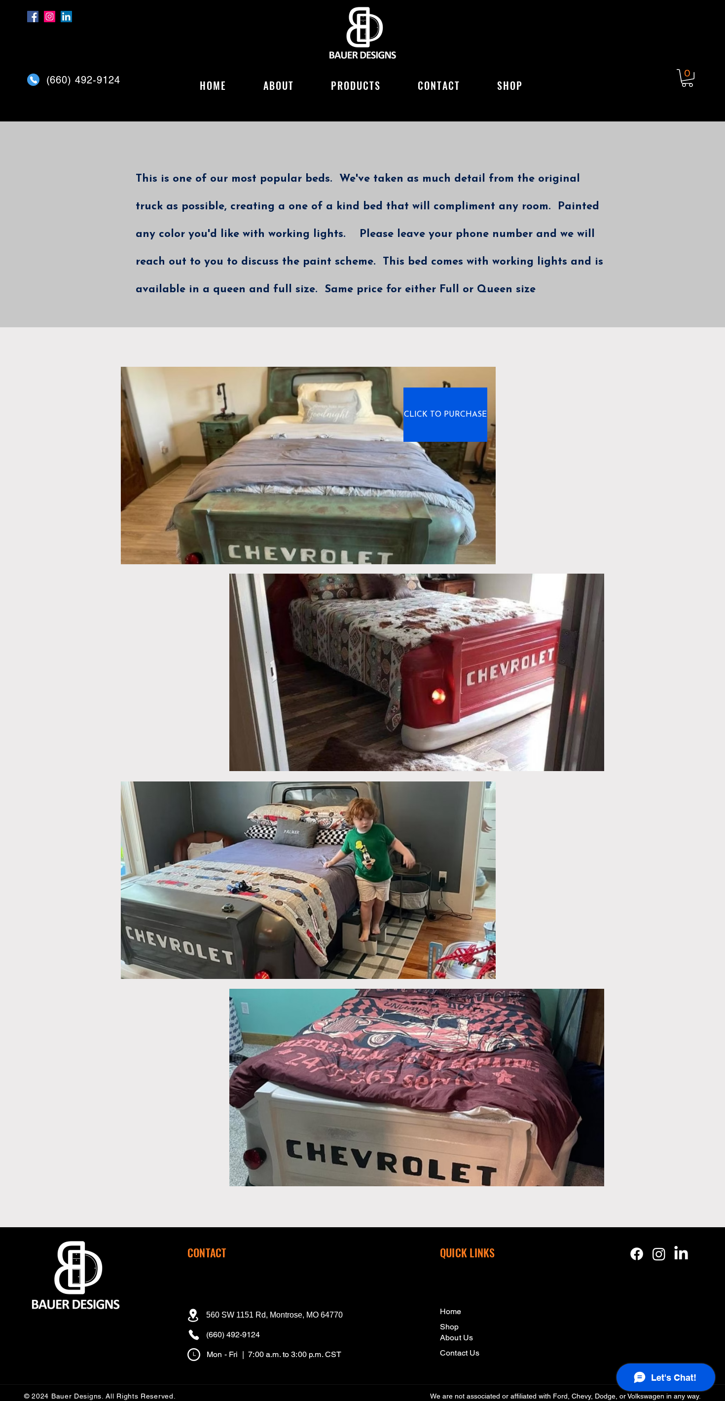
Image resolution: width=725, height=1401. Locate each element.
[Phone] (33, 80)
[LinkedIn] (66, 16)
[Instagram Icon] (659, 1253)
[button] (355, 86)
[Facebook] (32, 16)
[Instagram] (49, 16)
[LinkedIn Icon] (681, 1253)
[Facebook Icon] (636, 1253)
